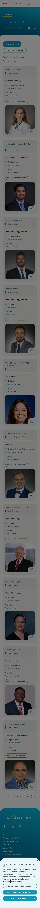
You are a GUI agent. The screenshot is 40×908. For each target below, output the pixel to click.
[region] (20, 883)
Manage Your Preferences (18, 886)
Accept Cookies (18, 898)
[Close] (37, 860)
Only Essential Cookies (18, 892)
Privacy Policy (16, 881)
